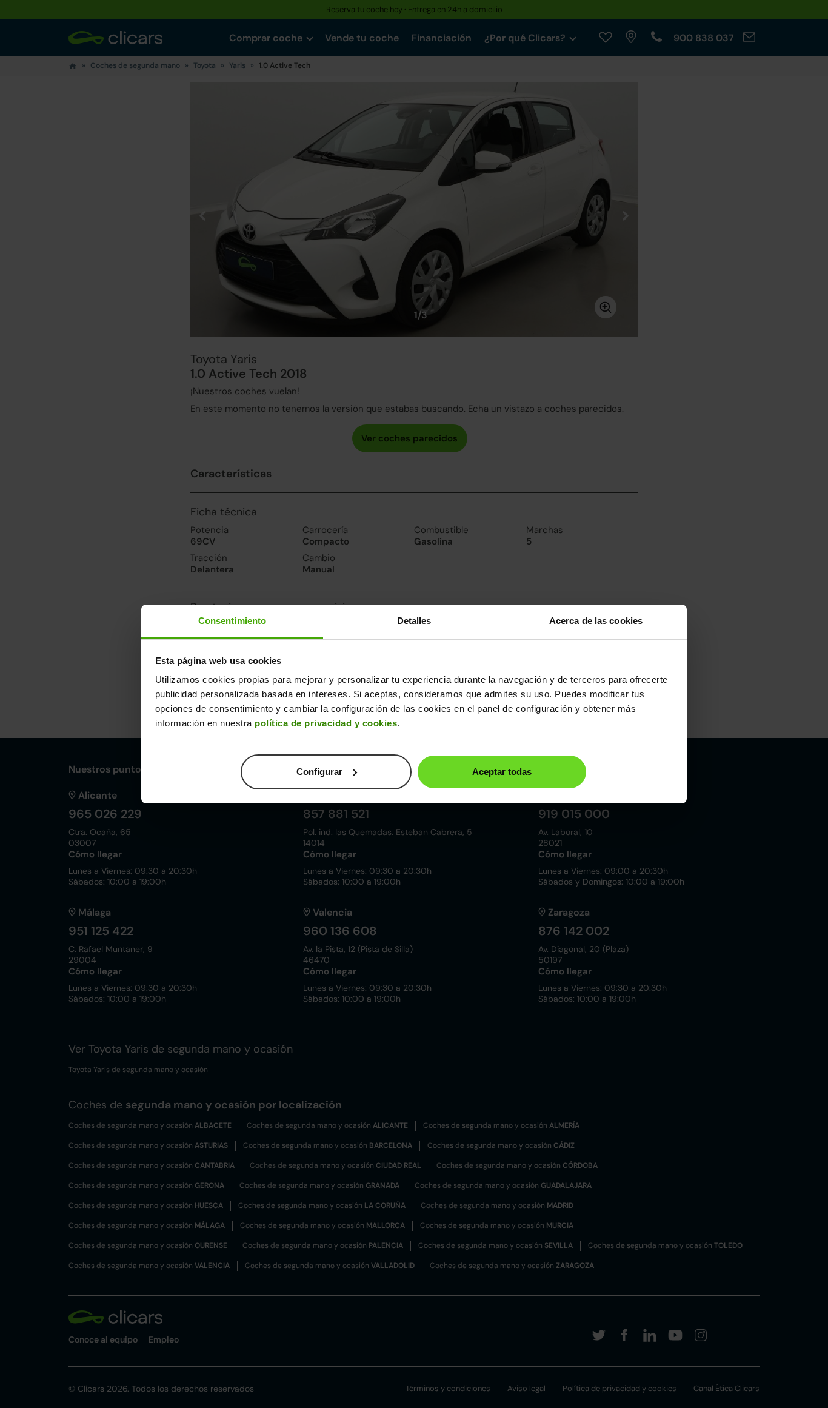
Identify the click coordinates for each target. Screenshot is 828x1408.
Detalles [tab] (414, 620)
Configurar (319, 771)
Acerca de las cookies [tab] (596, 620)
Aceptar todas (502, 771)
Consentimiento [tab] (232, 620)
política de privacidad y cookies (326, 723)
